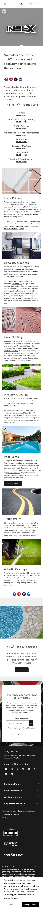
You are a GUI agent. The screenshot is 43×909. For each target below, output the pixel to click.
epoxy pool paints (13, 473)
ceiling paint (21, 269)
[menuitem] (5, 769)
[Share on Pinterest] (11, 79)
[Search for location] (31, 723)
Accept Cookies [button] (30, 904)
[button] (21, 46)
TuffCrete (11, 398)
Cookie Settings (11, 898)
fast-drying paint (31, 525)
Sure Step (34, 353)
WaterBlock (29, 413)
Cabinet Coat (17, 284)
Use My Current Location (22, 734)
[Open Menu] (5, 4)
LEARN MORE (21, 115)
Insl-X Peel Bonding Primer (14, 229)
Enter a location (21, 718)
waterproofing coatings (20, 274)
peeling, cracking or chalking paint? (17, 226)
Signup (6, 755)
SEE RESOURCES (12, 484)
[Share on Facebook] (6, 79)
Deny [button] (12, 904)
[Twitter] (16, 79)
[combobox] (17, 723)
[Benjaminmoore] (21, 3)
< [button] (4, 11)
